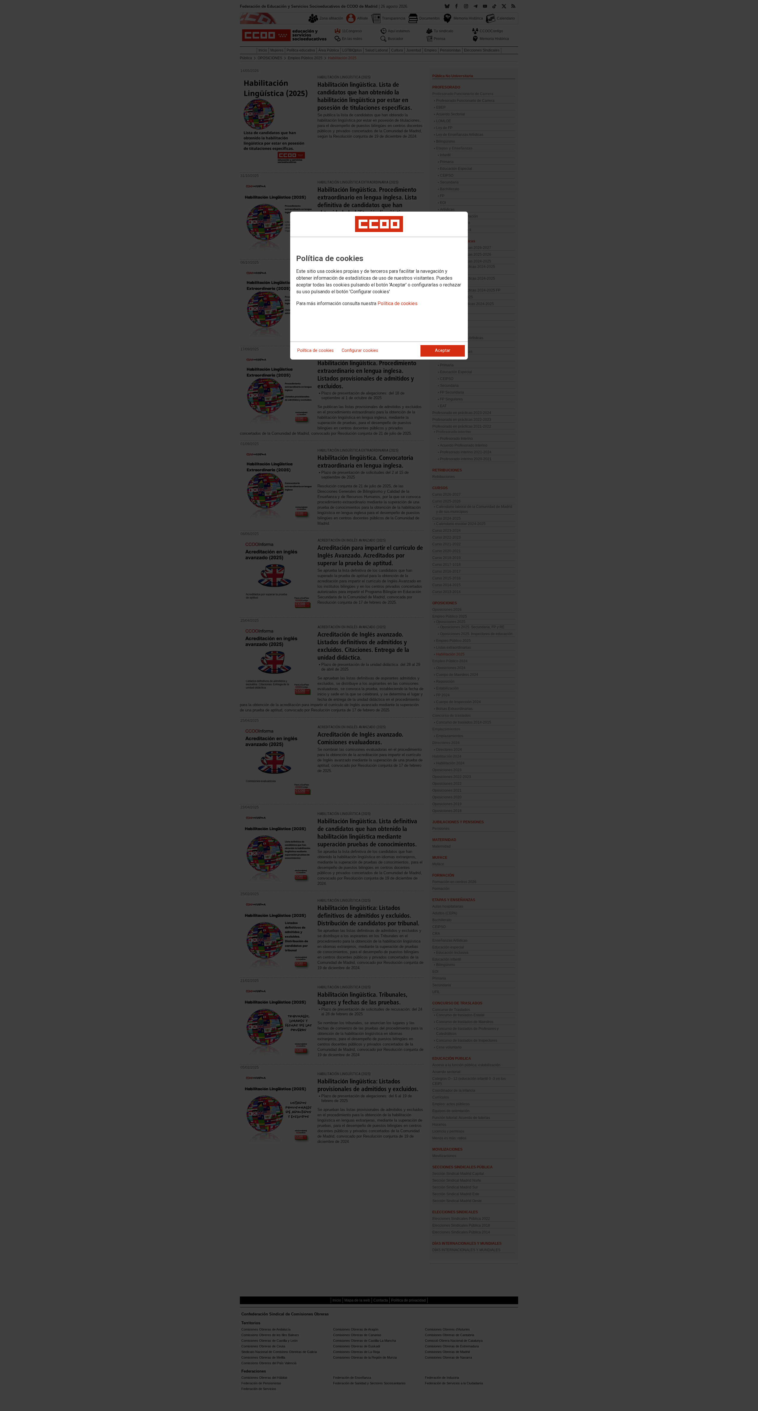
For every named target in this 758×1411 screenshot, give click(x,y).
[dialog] (379, 286)
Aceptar (442, 350)
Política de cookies (397, 303)
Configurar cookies (360, 350)
